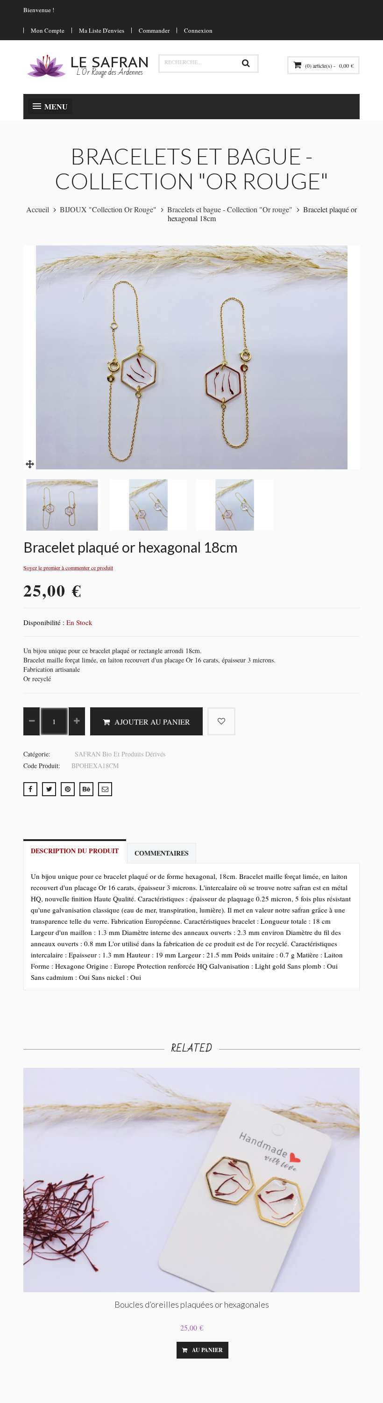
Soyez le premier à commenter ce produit (68, 568)
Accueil (37, 209)
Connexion (198, 30)
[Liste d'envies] (161, 1350)
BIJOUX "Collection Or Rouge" (108, 209)
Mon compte (47, 30)
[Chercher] (245, 64)
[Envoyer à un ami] (105, 789)
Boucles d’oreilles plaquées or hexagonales (191, 1304)
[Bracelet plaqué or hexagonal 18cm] (30, 463)
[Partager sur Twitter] (49, 789)
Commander (154, 30)
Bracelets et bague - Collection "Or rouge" (229, 209)
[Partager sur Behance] (86, 789)
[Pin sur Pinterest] (68, 789)
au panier (207, 1350)
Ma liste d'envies (101, 30)
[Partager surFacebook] (30, 789)
